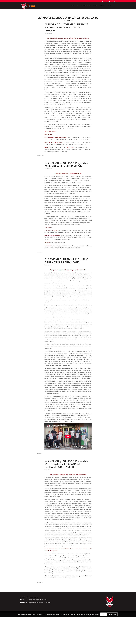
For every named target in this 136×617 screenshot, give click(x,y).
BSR (45, 33)
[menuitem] (73, 5)
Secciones (49, 33)
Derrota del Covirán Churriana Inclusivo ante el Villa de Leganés (66, 27)
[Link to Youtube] (110, 1)
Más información (112, 614)
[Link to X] (105, 1)
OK (103, 614)
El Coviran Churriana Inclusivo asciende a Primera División (66, 164)
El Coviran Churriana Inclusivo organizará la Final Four (66, 261)
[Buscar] (114, 5)
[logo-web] (28, 5)
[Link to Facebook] (102, 1)
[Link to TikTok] (112, 1)
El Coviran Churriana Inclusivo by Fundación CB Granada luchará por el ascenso (66, 464)
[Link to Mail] (114, 1)
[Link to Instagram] (107, 1)
